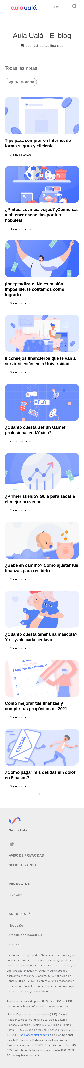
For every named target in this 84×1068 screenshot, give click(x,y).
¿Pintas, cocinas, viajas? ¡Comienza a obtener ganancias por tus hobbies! (41, 215)
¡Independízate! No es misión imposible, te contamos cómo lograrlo (34, 289)
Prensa (14, 944)
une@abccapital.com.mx (34, 1035)
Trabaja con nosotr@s (25, 935)
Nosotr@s (16, 925)
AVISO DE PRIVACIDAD (26, 855)
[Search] (74, 7)
